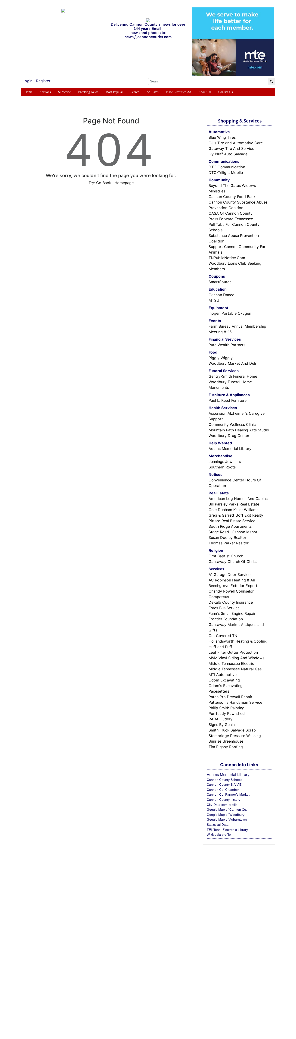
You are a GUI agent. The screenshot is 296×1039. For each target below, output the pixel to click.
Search (134, 92)
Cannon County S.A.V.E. (224, 784)
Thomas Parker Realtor (229, 543)
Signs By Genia (222, 724)
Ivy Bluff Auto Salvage (228, 154)
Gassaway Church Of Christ (233, 561)
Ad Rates (152, 92)
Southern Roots (222, 467)
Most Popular (114, 92)
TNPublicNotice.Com (227, 257)
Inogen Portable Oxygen (230, 313)
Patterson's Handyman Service (235, 702)
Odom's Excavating (226, 685)
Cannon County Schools (224, 780)
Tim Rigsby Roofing (226, 746)
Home (28, 92)
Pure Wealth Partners (227, 344)
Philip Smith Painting (226, 708)
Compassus (219, 596)
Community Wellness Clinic (232, 424)
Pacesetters (219, 691)
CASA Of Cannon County (231, 213)
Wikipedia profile (219, 834)
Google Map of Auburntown (227, 819)
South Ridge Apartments (230, 526)
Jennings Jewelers (225, 461)
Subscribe (64, 92)
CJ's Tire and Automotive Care (236, 143)
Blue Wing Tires (222, 137)
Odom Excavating (224, 680)
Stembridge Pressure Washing (235, 735)
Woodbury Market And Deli (232, 363)
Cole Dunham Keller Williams (233, 509)
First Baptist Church (226, 556)
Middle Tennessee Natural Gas (235, 669)
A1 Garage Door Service (229, 574)
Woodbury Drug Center (229, 435)
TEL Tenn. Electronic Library (227, 830)
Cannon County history (223, 799)
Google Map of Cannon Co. (227, 809)
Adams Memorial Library (230, 448)
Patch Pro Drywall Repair (230, 696)
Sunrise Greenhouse (226, 741)
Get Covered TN (223, 635)
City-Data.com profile (222, 805)
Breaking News (88, 92)
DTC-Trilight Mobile (226, 172)
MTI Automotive (223, 674)
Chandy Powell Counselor (231, 591)
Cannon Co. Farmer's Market (228, 794)
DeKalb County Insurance (231, 602)
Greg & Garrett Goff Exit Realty (236, 515)
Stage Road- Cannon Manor (233, 532)
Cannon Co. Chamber (223, 789)
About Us (204, 92)
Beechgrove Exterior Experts (234, 585)
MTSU (214, 300)
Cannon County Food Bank (232, 196)
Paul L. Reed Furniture (228, 400)
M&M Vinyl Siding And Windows (236, 658)
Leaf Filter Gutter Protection (233, 652)
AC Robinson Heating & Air (232, 580)
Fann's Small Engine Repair (232, 613)
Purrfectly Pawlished (227, 713)
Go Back (103, 182)
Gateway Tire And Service (231, 148)
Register (43, 80)
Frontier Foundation (226, 619)
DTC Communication (227, 167)
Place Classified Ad (178, 92)
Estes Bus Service (224, 608)
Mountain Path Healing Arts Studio (239, 430)
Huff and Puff (220, 646)
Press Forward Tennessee (231, 219)
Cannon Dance (221, 294)
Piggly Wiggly (221, 357)
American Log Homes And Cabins (238, 498)
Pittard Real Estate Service (232, 520)
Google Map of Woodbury (225, 814)
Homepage (124, 182)
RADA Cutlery (220, 719)
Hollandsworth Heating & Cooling (238, 641)
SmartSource (220, 281)
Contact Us (225, 92)
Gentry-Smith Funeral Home (233, 376)
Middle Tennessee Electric (231, 663)
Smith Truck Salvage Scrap (232, 730)
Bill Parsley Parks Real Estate (234, 504)
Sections (45, 92)
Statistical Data (217, 824)
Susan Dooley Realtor (227, 537)
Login (27, 80)
